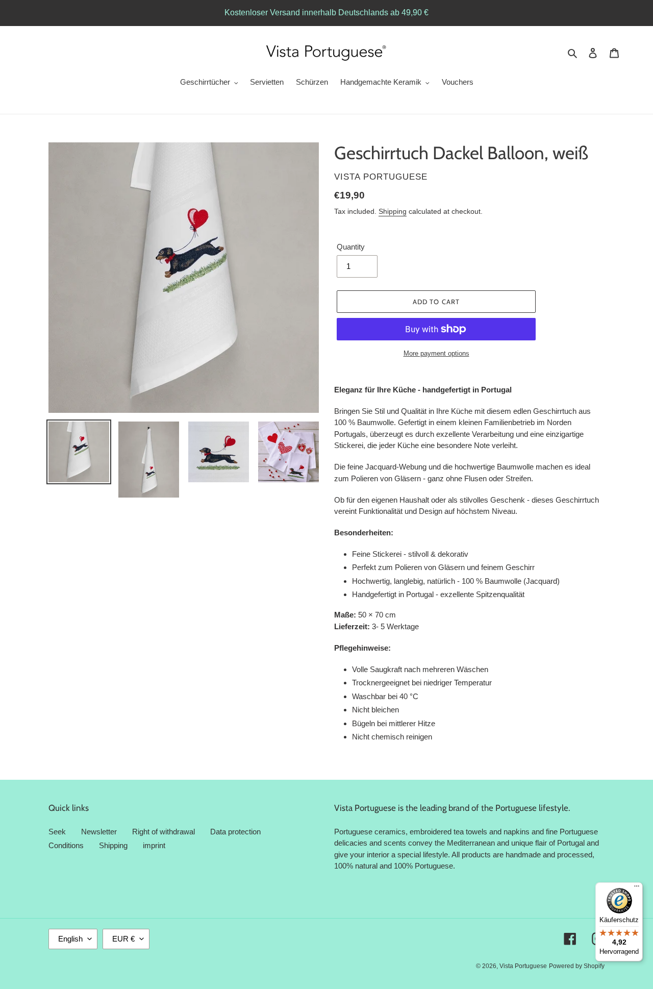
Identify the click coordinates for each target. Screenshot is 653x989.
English (70, 938)
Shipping (393, 211)
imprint (154, 845)
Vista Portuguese (523, 966)
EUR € (123, 938)
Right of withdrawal (163, 831)
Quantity (351, 246)
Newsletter (99, 831)
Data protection (235, 831)
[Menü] (637, 888)
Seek (57, 831)
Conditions (66, 845)
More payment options (436, 353)
